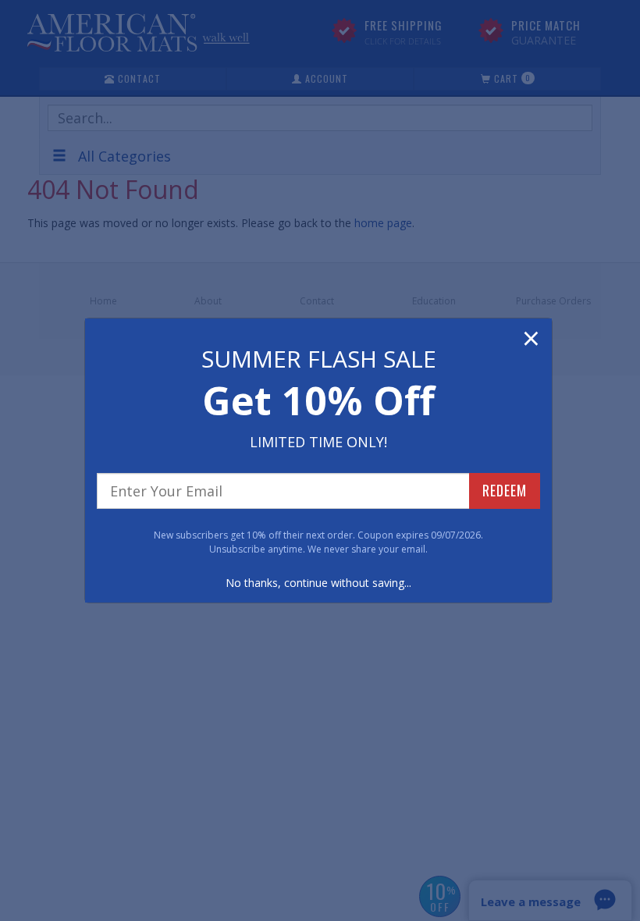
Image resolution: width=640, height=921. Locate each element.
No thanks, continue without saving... (318, 582)
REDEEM (504, 490)
